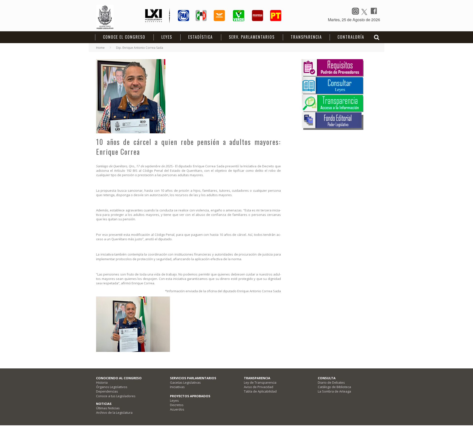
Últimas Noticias (108, 408)
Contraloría (351, 37)
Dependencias (107, 391)
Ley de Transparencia (260, 382)
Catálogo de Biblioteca (334, 387)
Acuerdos (177, 409)
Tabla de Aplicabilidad (260, 391)
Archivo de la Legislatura (114, 412)
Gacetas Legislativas (185, 382)
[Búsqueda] (377, 37)
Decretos (177, 405)
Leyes (174, 400)
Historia (102, 382)
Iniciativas (177, 387)
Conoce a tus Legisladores (115, 396)
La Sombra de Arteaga (334, 391)
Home (100, 48)
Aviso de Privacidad (258, 387)
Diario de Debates (331, 382)
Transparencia (306, 37)
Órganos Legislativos (111, 387)
